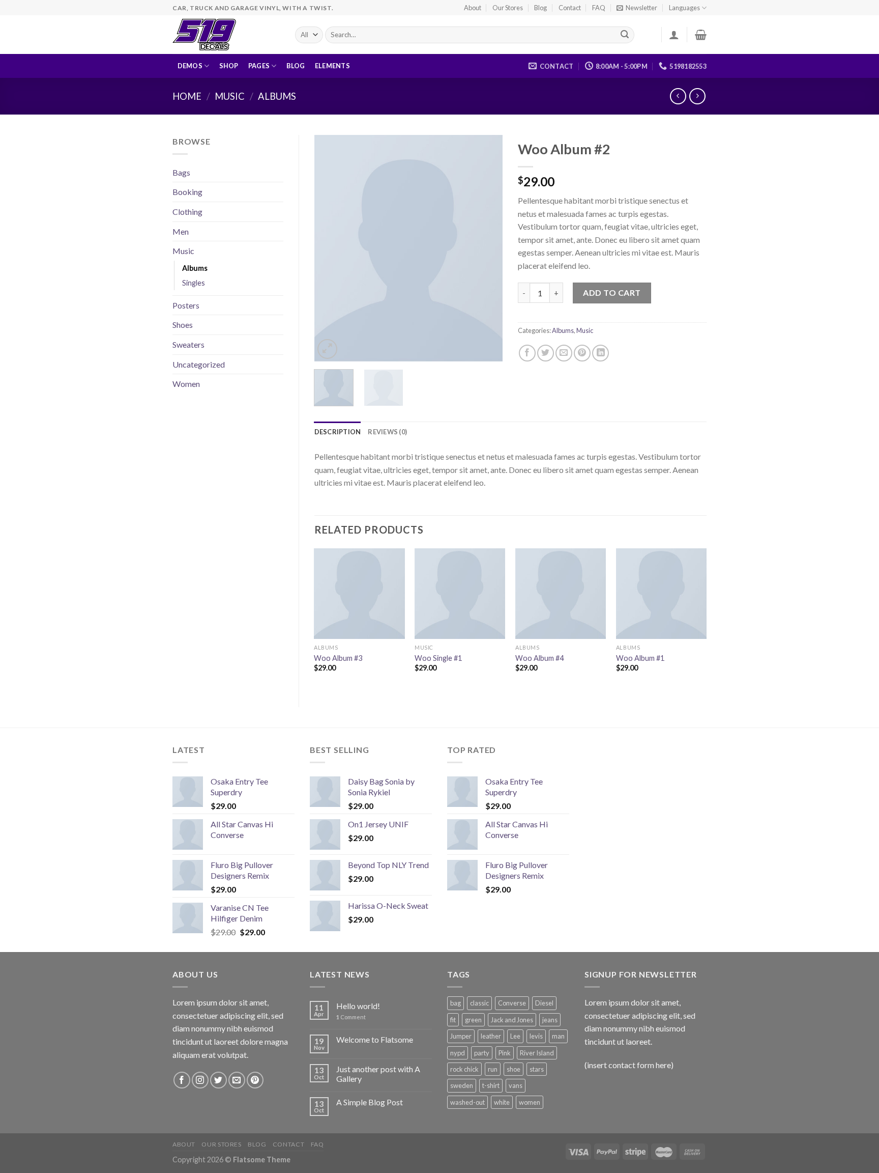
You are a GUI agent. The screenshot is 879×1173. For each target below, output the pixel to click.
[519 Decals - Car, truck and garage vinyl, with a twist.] (226, 34)
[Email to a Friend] (563, 353)
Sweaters (188, 344)
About (472, 8)
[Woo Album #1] (661, 593)
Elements (332, 66)
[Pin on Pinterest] (582, 353)
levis (536, 1036)
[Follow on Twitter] (218, 1080)
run (492, 1069)
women (529, 1102)
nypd (457, 1053)
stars (537, 1069)
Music (230, 96)
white (502, 1102)
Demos (190, 66)
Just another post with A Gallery (378, 1073)
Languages (684, 8)
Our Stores (507, 8)
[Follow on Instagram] (200, 1080)
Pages (259, 66)
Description (337, 432)
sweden (461, 1085)
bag (455, 1003)
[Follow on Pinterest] (255, 1080)
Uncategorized (198, 364)
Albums (277, 96)
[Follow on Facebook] (181, 1080)
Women (186, 383)
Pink (505, 1053)
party (481, 1053)
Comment (351, 1017)
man (558, 1036)
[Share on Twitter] (545, 353)
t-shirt (491, 1085)
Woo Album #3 (338, 658)
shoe (513, 1069)
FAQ (598, 8)
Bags (181, 172)
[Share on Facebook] (527, 353)
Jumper (461, 1036)
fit (453, 1020)
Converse (512, 1003)
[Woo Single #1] (460, 593)
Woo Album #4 (539, 658)
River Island (537, 1053)
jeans (550, 1020)
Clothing (187, 211)
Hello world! (358, 1006)
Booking (187, 192)
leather (491, 1036)
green (473, 1020)
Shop (229, 66)
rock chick (464, 1069)
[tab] (337, 432)
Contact (570, 8)
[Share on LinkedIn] (600, 353)
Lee (515, 1036)
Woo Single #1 (438, 658)
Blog (540, 8)
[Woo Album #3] (359, 593)
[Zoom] (327, 349)
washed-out (467, 1102)
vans (515, 1085)
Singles (193, 282)
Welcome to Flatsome (374, 1039)
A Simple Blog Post (369, 1102)
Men (180, 231)
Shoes (182, 324)
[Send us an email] (236, 1080)
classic (479, 1003)
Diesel (544, 1003)
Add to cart (611, 292)
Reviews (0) (387, 432)
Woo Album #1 (640, 658)
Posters (185, 305)
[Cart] (701, 34)
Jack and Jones (512, 1020)
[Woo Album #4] (560, 593)
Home (186, 96)
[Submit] (624, 35)
